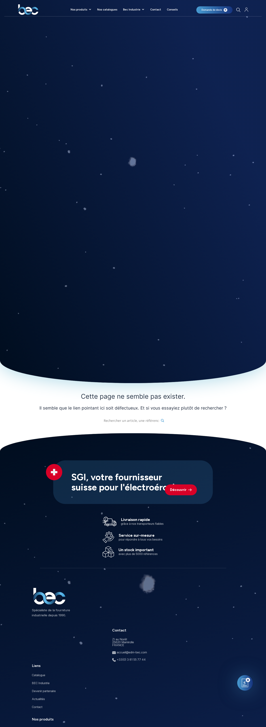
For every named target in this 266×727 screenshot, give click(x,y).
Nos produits (79, 9)
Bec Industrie (131, 9)
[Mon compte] (246, 9)
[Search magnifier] (162, 420)
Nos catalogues (107, 9)
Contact (155, 9)
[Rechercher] (238, 10)
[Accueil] (28, 9)
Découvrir (178, 490)
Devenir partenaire (44, 691)
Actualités (38, 699)
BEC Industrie (41, 683)
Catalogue (38, 675)
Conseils (172, 9)
